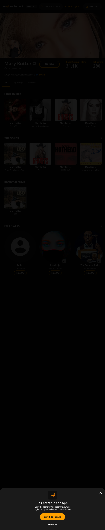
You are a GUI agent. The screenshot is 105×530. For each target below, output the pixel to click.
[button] (52, 265)
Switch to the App (52, 516)
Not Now (52, 524)
